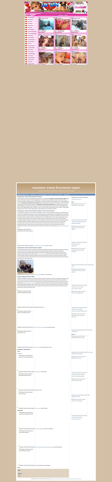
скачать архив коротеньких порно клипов (44, 447)
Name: (19, 470)
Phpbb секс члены (76, 244)
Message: (20, 473)
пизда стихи (66, 194)
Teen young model (37, 274)
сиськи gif (50, 194)
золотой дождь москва (77, 309)
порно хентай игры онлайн (78, 374)
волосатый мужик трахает (39, 245)
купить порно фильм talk (56, 478)
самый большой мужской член (79, 221)
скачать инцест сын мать (77, 286)
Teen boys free (33, 194)
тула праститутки (42, 253)
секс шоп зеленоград (42, 194)
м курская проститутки (77, 417)
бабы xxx (79, 478)
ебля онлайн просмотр (76, 199)
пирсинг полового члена (23, 194)
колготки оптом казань (38, 327)
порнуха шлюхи (36, 347)
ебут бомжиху (38, 371)
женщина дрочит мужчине (29, 282)
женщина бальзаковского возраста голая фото (69, 478)
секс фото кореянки (39, 428)
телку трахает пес (58, 194)
